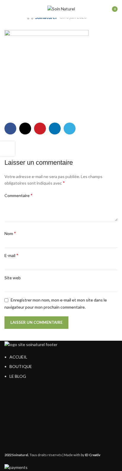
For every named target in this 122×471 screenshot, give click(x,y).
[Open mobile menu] (6, 9)
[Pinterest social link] (40, 128)
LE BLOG (17, 376)
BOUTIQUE (20, 366)
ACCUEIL (18, 356)
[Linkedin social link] (55, 128)
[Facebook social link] (10, 128)
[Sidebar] (7, 148)
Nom (10, 233)
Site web (12, 277)
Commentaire (18, 195)
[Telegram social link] (70, 128)
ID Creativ (92, 455)
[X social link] (25, 128)
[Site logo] (61, 8)
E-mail (11, 255)
